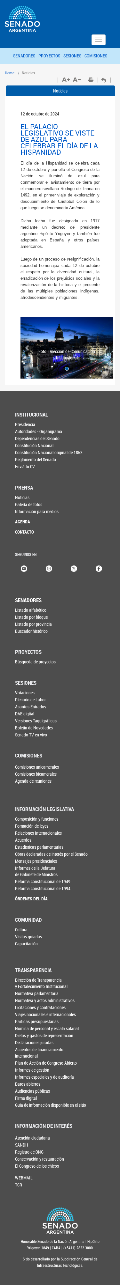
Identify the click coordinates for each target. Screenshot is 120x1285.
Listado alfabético (30, 610)
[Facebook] (99, 568)
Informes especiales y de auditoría (44, 1077)
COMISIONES (95, 56)
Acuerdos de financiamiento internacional (39, 1052)
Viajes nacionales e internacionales (45, 1014)
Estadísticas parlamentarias (39, 847)
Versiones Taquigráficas (36, 721)
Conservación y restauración (39, 1159)
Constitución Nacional (34, 445)
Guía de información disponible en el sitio (50, 1105)
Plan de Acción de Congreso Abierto (46, 1063)
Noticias (60, 91)
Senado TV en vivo (31, 735)
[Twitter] (74, 568)
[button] (27, 347)
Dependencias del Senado (37, 438)
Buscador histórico (31, 631)
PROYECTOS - (50, 56)
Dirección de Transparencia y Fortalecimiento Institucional (41, 983)
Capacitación (26, 944)
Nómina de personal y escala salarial (47, 1028)
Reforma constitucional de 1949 (42, 881)
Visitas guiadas (28, 937)
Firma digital (26, 1098)
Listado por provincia (33, 624)
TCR (18, 1185)
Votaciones (25, 693)
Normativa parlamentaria (37, 993)
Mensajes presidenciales (36, 861)
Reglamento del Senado (35, 459)
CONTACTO (24, 532)
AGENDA (22, 522)
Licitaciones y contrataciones (40, 1007)
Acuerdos (23, 840)
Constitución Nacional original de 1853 (49, 452)
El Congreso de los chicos (37, 1166)
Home (9, 73)
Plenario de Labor (30, 700)
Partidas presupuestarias (37, 1021)
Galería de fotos (28, 504)
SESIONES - (73, 56)
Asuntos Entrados (30, 707)
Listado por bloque (31, 617)
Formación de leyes (31, 826)
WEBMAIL (24, 1178)
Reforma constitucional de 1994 (42, 888)
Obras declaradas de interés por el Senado (51, 854)
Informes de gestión (32, 1070)
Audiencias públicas (32, 1091)
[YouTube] (24, 568)
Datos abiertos (27, 1084)
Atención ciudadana (32, 1138)
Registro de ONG (29, 1152)
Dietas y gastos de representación (44, 1035)
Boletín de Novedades (34, 728)
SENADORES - (25, 56)
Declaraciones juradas (34, 1042)
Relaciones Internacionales (38, 833)
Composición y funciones (36, 819)
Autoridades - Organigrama (38, 431)
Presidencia (25, 424)
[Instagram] (49, 568)
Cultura (21, 930)
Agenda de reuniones (33, 781)
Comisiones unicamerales (37, 767)
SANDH (21, 1145)
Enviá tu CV (25, 466)
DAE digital (24, 714)
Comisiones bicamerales (36, 774)
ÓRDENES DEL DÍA (31, 899)
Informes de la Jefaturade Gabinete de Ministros (36, 871)
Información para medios (37, 511)
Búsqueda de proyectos (35, 662)
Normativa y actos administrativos (45, 1000)
